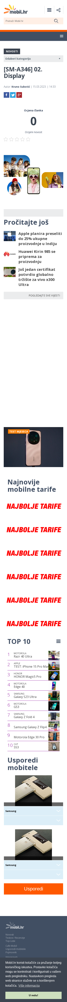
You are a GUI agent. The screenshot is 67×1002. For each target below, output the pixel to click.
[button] (61, 36)
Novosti (10, 934)
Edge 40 (20, 685)
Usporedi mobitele (16, 949)
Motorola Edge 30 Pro (29, 737)
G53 (20, 705)
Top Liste (10, 941)
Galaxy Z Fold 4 (24, 715)
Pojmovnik (11, 952)
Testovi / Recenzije (15, 937)
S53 (16, 746)
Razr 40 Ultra (23, 655)
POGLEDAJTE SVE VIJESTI (44, 295)
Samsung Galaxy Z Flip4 (30, 727)
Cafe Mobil (11, 945)
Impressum (11, 957)
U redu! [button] (33, 995)
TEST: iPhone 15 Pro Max (31, 665)
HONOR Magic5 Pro (27, 675)
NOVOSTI (12, 51)
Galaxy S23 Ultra (25, 695)
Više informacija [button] (29, 985)
